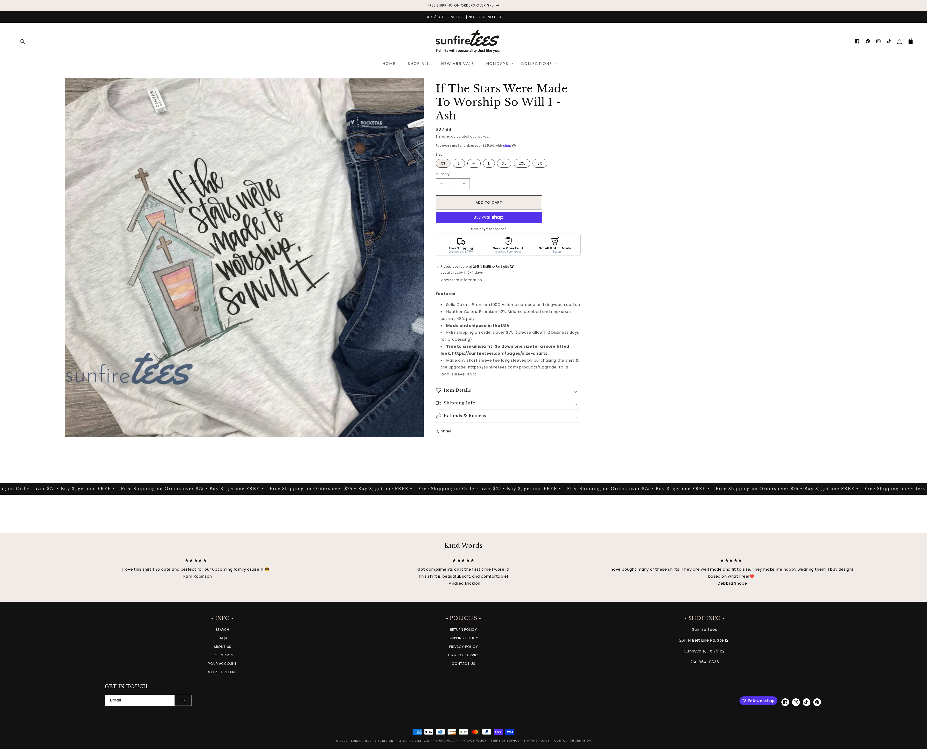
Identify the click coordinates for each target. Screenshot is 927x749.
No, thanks (463, 408)
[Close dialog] (511, 328)
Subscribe (463, 392)
